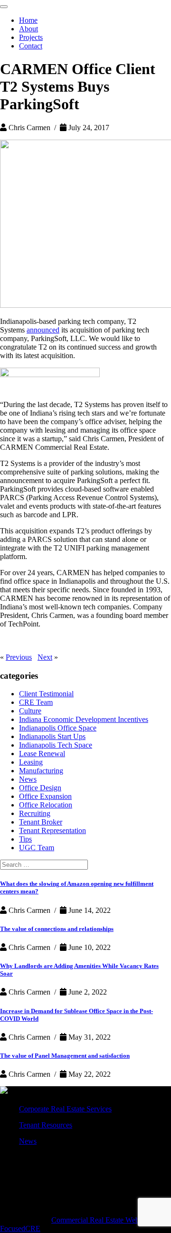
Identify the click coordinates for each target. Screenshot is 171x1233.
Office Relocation (45, 805)
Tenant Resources (45, 1125)
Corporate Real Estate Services (65, 1109)
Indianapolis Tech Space (55, 745)
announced (43, 330)
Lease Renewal (42, 753)
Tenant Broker (40, 822)
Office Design (40, 788)
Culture (30, 711)
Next (45, 657)
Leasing (31, 762)
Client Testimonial (46, 694)
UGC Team (36, 848)
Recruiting (34, 813)
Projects (31, 37)
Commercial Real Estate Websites (101, 1220)
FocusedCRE (20, 1228)
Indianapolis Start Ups (52, 736)
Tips (25, 839)
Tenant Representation (52, 830)
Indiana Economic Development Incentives (83, 719)
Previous (19, 657)
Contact (30, 46)
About (28, 29)
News (28, 779)
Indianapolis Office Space (57, 728)
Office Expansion (45, 796)
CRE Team (36, 702)
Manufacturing (41, 771)
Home (28, 20)
